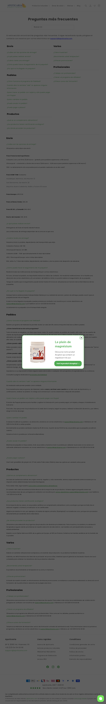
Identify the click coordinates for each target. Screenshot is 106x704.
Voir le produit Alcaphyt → (68, 363)
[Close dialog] (81, 338)
